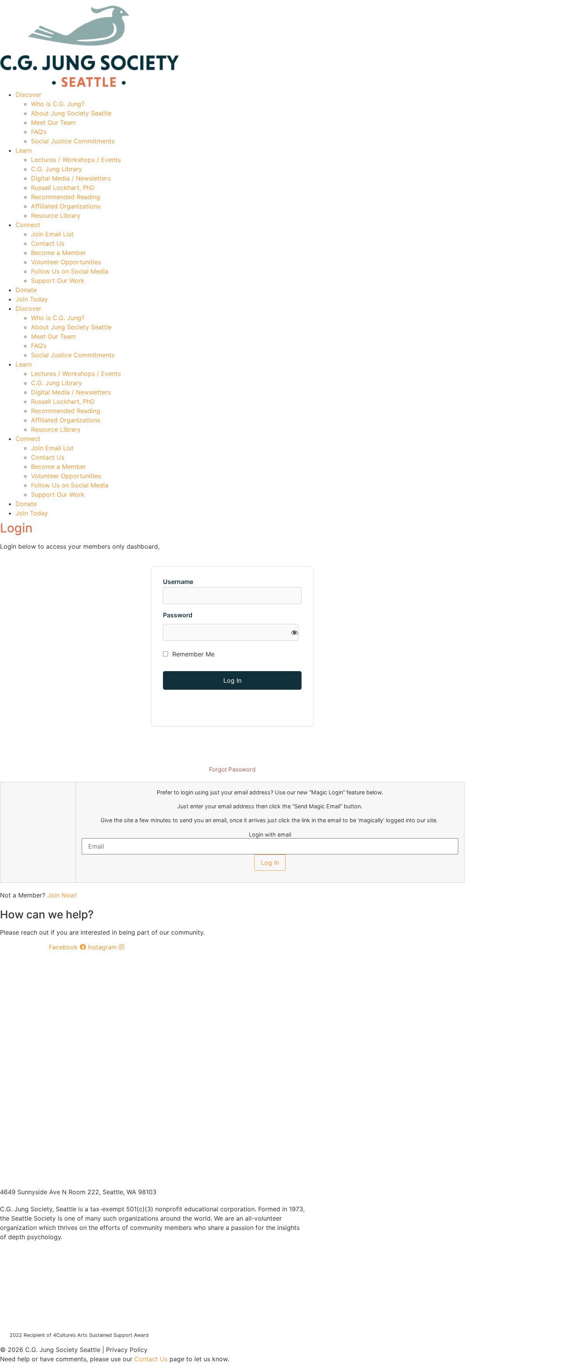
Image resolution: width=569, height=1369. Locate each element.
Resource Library (56, 215)
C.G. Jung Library (56, 169)
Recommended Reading (65, 197)
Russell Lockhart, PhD (63, 187)
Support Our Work (57, 280)
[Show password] (295, 632)
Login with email (270, 834)
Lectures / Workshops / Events (76, 160)
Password (177, 615)
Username (178, 582)
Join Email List (52, 234)
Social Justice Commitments (73, 141)
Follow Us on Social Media (69, 271)
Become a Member (58, 253)
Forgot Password (232, 769)
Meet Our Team (53, 122)
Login (457, 2)
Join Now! (62, 895)
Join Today (31, 299)
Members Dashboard (408, 2)
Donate (26, 290)
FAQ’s (38, 132)
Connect (27, 225)
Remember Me (192, 654)
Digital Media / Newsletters (71, 178)
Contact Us (47, 243)
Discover (28, 94)
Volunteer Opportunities (66, 262)
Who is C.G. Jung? (57, 104)
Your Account (349, 2)
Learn (23, 150)
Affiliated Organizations (65, 206)
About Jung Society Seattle (71, 113)
